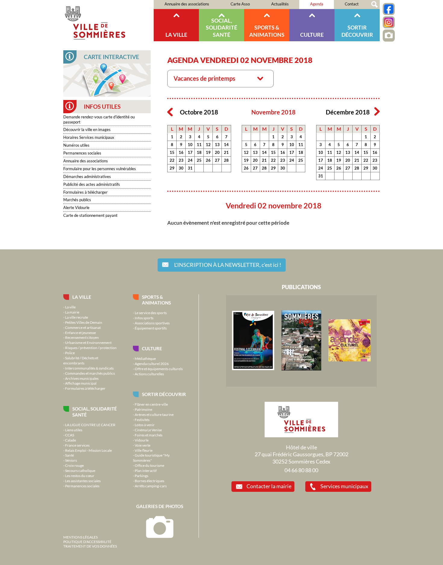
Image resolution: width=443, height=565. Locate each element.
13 (217, 144)
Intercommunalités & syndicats (89, 368)
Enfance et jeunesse (80, 332)
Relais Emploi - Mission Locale (88, 450)
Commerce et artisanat (83, 327)
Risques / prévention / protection (91, 347)
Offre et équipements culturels (159, 369)
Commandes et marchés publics (90, 373)
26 (208, 160)
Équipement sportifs (151, 328)
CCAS (69, 435)
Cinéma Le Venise (148, 430)
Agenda (316, 4)
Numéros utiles (76, 145)
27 (217, 160)
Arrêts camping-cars (151, 486)
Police (70, 353)
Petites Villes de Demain (83, 322)
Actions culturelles (149, 374)
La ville (176, 34)
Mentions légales (80, 537)
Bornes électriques (149, 481)
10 (190, 144)
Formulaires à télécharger (85, 192)
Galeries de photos (159, 506)
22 (172, 160)
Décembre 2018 (348, 112)
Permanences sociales (82, 153)
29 (172, 168)
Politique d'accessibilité (87, 541)
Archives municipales (82, 378)
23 (181, 160)
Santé (69, 455)
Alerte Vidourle (76, 207)
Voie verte (142, 445)
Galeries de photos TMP (389, 36)
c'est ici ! (227, 264)
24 (190, 160)
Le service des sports (151, 313)
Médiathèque (145, 358)
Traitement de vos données (90, 546)
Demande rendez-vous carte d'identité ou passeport (99, 119)
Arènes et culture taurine (154, 414)
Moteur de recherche (374, 4)
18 (199, 152)
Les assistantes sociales (83, 481)
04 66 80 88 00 (301, 470)
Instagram (389, 22)
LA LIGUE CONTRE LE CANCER (90, 425)
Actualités (280, 4)
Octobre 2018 (199, 112)
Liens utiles (73, 430)
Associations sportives (152, 323)
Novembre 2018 (273, 112)
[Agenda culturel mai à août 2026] (349, 359)
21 (226, 152)
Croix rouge (74, 465)
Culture (312, 34)
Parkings (141, 475)
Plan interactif (146, 470)
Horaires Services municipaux (88, 137)
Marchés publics (77, 199)
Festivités (142, 419)
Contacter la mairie (269, 486)
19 (208, 152)
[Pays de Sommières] (253, 368)
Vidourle (142, 440)
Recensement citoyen (82, 337)
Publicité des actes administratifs (91, 184)
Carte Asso (240, 4)
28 (226, 160)
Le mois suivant (377, 111)
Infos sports (144, 318)
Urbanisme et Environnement (88, 342)
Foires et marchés (148, 435)
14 (226, 144)
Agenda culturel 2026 (152, 363)
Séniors (71, 460)
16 (181, 152)
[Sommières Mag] (301, 369)
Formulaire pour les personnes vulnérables (99, 168)
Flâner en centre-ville (151, 404)
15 (172, 152)
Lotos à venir (145, 425)
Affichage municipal (80, 383)
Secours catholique (80, 470)
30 (181, 168)
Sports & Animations (266, 31)
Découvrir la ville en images (87, 129)
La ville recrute (76, 317)
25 (199, 160)
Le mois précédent (170, 111)
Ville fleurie (143, 450)
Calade (70, 440)
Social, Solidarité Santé (221, 27)
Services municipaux (344, 486)
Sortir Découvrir (357, 31)
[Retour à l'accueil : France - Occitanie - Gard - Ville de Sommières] (108, 20)
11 (199, 144)
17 (190, 152)
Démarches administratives (87, 176)
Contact (352, 4)
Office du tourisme (149, 465)
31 (190, 168)
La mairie (72, 312)
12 (208, 144)
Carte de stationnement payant (90, 215)
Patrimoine (143, 409)
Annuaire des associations (187, 4)
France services (77, 445)
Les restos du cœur (79, 475)
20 (217, 152)
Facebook (389, 9)
